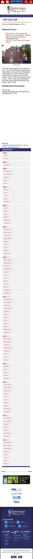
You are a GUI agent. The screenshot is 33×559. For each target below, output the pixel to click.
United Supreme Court (13, 147)
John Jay (21, 75)
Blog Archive (7, 149)
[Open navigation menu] (31, 2)
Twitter (22, 522)
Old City (4, 147)
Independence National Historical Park (12, 145)
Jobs (15, 539)
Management (17, 537)
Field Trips (8, 537)
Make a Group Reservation (26, 535)
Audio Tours (6, 544)
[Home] (2, 2)
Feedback (26, 538)
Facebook (11, 522)
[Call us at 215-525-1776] (7, 2)
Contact (26, 531)
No (20, 557)
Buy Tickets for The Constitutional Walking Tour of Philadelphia (16, 34)
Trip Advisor (12, 526)
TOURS (7, 531)
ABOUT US (16, 532)
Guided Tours (7, 534)
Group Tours (7, 540)
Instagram (25, 526)
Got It (14, 557)
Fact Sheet (17, 535)
